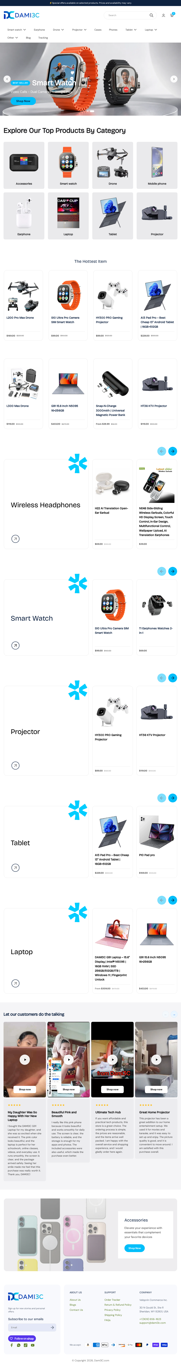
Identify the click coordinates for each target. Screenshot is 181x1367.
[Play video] (25, 1060)
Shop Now (23, 101)
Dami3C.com (101, 1360)
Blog (28, 37)
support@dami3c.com (152, 1322)
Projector (77, 29)
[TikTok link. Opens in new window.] (25, 1345)
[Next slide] (173, 79)
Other (10, 37)
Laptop (149, 29)
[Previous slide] (7, 79)
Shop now (25, 1089)
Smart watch (14, 29)
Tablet (129, 29)
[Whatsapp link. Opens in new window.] (18, 1345)
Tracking (43, 37)
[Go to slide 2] (92, 111)
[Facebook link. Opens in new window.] (11, 1345)
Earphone (39, 29)
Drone (56, 29)
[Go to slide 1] (88, 111)
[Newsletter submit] (52, 1327)
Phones (113, 29)
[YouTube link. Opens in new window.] (32, 1345)
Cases (97, 29)
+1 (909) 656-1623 (150, 1319)
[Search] (151, 15)
